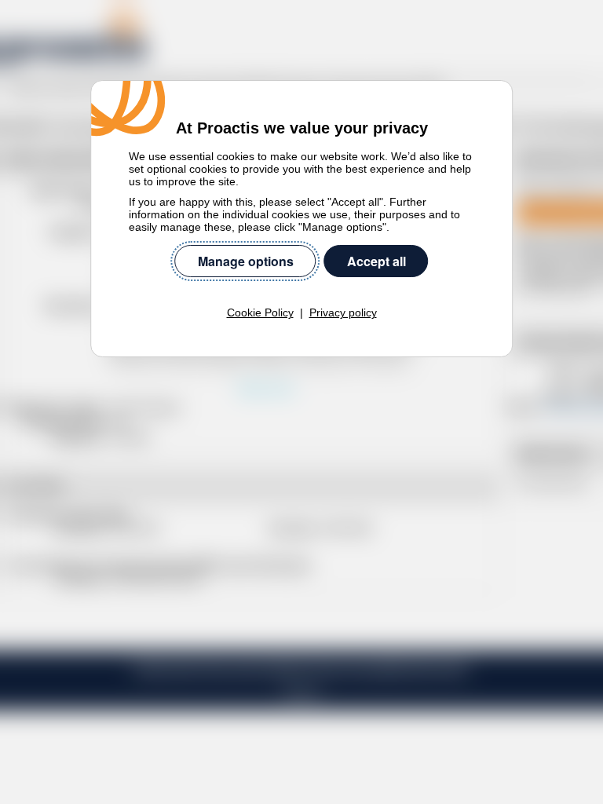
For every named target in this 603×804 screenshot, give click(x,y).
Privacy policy (343, 312)
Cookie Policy (260, 312)
